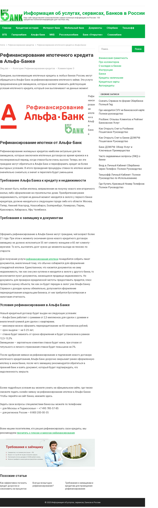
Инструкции (106, 69)
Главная (6, 28)
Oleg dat (4, 68)
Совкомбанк (114, 34)
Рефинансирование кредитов (21, 45)
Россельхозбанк (68, 34)
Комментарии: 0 (66, 68)
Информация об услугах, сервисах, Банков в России (84, 13)
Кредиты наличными (111, 77)
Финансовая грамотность (113, 58)
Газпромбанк (19, 34)
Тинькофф (128, 28)
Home (2, 45)
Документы (95, 28)
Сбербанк (112, 28)
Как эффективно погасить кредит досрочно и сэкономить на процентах (13, 486)
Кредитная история (27, 28)
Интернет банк (51, 28)
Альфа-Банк (38, 34)
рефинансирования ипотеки (42, 259)
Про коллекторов (109, 62)
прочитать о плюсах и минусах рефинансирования (46, 432)
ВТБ (4, 34)
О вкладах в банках (110, 65)
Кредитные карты (109, 81)
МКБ (52, 34)
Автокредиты (106, 85)
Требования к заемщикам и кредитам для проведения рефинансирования (79, 486)
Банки (102, 73)
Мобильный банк (74, 28)
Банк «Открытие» (93, 34)
